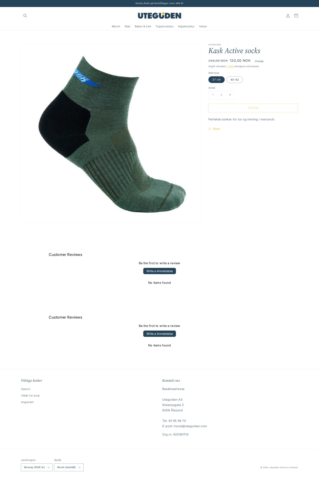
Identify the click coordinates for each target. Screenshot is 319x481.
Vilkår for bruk (30, 395)
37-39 (216, 79)
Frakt (231, 66)
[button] (25, 16)
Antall (211, 87)
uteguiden (274, 467)
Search (25, 388)
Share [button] (216, 128)
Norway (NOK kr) (34, 467)
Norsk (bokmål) (66, 467)
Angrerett (27, 402)
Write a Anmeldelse (159, 271)
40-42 (234, 79)
